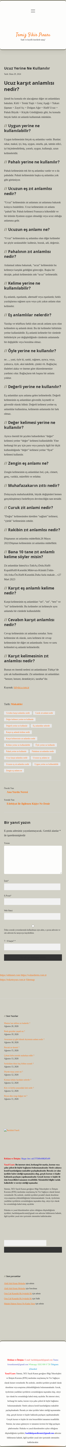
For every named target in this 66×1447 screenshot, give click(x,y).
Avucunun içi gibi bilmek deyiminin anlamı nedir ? (24, 1039)
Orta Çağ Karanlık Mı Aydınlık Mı (18, 1293)
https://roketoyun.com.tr (12, 979)
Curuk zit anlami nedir (44, 713)
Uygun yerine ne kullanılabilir (46, 764)
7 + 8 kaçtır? (10, 941)
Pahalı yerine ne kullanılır (16, 751)
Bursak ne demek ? (11, 1047)
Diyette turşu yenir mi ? (13, 1072)
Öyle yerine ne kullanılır (45, 745)
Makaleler (17, 704)
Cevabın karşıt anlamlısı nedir (18, 713)
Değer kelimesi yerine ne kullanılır (20, 719)
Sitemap (30, 979)
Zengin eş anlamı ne (14, 770)
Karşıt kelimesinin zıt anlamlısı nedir (20, 738)
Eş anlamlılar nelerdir (41, 726)
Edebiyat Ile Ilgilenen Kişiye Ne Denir (28, 803)
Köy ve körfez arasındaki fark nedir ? (19, 1088)
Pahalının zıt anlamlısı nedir (43, 751)
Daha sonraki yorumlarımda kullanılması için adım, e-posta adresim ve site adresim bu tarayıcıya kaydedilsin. (32, 931)
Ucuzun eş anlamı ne (41, 758)
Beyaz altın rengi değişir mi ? (15, 1096)
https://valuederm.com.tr (34, 975)
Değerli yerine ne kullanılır (16, 726)
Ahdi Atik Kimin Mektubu (14, 1283)
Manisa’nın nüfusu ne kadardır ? (17, 1023)
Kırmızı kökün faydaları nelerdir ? (17, 1080)
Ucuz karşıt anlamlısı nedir (16, 758)
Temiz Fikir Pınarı (33, 35)
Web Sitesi (8, 910)
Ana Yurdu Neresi (17, 792)
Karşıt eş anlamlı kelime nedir (18, 732)
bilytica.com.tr (21, 687)
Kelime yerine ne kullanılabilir (18, 745)
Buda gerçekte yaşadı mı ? (14, 1031)
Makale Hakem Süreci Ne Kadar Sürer (19, 1303)
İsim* (6, 881)
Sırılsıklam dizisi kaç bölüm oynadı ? (19, 1063)
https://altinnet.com (10, 975)
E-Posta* (7, 896)
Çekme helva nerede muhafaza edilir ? (19, 1055)
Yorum (7, 843)
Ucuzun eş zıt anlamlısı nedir (17, 764)
